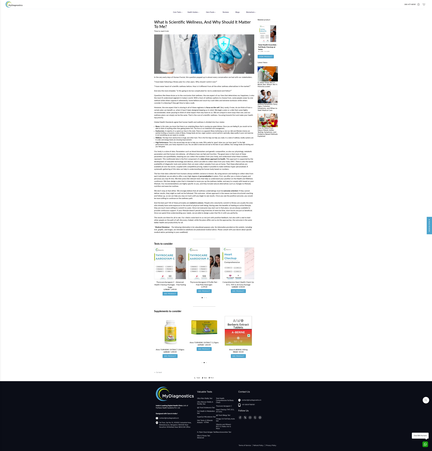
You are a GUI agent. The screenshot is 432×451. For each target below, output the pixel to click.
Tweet (198, 377)
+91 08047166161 (248, 404)
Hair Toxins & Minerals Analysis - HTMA (205, 421)
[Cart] (424, 4)
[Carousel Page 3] (206, 297)
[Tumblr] (255, 417)
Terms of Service (245, 445)
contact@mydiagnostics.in (169, 418)
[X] (245, 417)
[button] (429, 225)
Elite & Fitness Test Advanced (203, 437)
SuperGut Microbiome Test (206, 417)
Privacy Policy (271, 445)
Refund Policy (258, 445)
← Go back (158, 372)
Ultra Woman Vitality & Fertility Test (205, 403)
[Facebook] (240, 417)
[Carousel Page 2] (204, 297)
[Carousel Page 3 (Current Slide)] (206, 362)
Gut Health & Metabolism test (206, 412)
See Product (170, 294)
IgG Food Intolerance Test (206, 407)
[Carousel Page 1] (202, 362)
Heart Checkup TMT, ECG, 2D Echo (225, 411)
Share (205, 377)
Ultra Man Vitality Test (204, 398)
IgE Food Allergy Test (223, 415)
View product (265, 56)
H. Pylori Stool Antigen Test (206, 432)
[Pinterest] (260, 417)
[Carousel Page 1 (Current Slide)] (202, 297)
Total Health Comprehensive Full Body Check (225, 400)
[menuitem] (178, 12)
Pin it (212, 377)
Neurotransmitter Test (223, 432)
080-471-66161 (410, 4)
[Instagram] (250, 417)
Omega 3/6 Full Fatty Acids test (225, 420)
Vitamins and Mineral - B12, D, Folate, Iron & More (224, 426)
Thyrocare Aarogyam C (224, 406)
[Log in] (418, 4)
